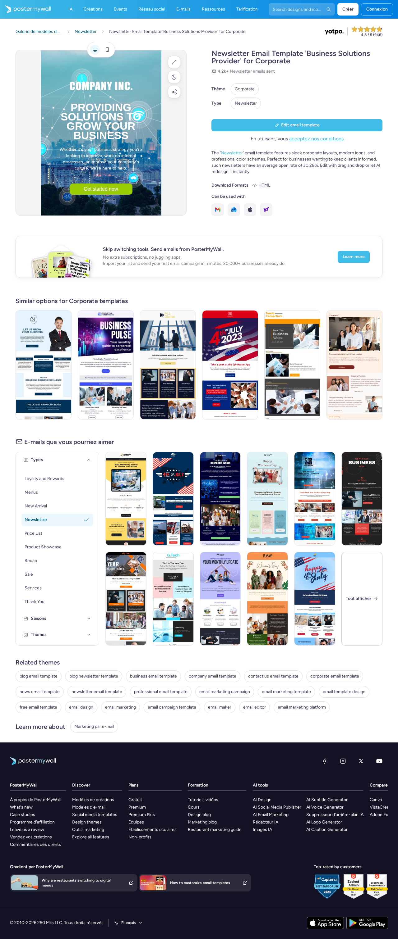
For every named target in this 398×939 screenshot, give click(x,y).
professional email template (160, 691)
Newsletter (246, 103)
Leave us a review (27, 829)
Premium (137, 807)
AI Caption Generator (327, 829)
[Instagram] (343, 761)
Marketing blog (202, 822)
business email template (153, 676)
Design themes (87, 822)
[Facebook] (324, 761)
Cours (194, 807)
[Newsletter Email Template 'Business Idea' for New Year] (361, 499)
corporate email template (334, 676)
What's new (21, 807)
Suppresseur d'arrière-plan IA (334, 814)
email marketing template (286, 691)
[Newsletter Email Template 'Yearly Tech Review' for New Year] (173, 599)
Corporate (245, 89)
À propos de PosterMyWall (35, 799)
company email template (212, 676)
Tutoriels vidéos (203, 799)
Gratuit (135, 799)
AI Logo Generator (324, 822)
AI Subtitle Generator (327, 799)
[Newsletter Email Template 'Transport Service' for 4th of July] (173, 499)
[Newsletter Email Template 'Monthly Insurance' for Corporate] (220, 599)
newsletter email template (97, 691)
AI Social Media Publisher (277, 807)
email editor (254, 707)
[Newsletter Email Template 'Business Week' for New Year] (292, 365)
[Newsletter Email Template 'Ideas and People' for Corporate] (220, 499)
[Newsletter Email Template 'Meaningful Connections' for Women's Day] (267, 599)
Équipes (136, 822)
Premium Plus (141, 814)
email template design (344, 691)
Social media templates (94, 814)
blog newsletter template (93, 676)
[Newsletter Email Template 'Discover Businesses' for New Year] (125, 599)
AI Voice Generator (325, 807)
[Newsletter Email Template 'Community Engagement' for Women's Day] (267, 499)
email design (81, 707)
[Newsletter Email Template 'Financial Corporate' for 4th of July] (314, 599)
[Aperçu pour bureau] (95, 50)
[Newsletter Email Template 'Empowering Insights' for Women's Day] (354, 365)
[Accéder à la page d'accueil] (25, 9)
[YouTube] (379, 761)
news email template (40, 691)
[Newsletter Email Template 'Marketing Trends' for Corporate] (125, 499)
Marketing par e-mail (94, 726)
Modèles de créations (93, 799)
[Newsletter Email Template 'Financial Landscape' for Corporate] (106, 365)
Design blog (199, 814)
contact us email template (273, 676)
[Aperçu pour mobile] (107, 50)
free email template (38, 707)
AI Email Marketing (271, 814)
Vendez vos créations (31, 837)
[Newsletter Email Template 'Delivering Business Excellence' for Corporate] (44, 365)
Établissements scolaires (152, 829)
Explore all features (90, 837)
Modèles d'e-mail (88, 807)
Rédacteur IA (265, 822)
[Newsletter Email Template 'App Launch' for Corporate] (314, 499)
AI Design (262, 799)
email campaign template (172, 707)
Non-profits (139, 837)
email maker (219, 707)
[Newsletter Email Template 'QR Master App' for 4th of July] (230, 365)
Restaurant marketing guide (215, 829)
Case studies (22, 814)
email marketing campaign (224, 691)
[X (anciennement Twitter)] (361, 761)
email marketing (120, 707)
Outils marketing (88, 829)
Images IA (262, 829)
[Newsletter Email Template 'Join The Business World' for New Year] (168, 365)
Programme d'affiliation (32, 822)
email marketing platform (302, 707)
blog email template (39, 676)
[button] (174, 62)
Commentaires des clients (35, 844)
